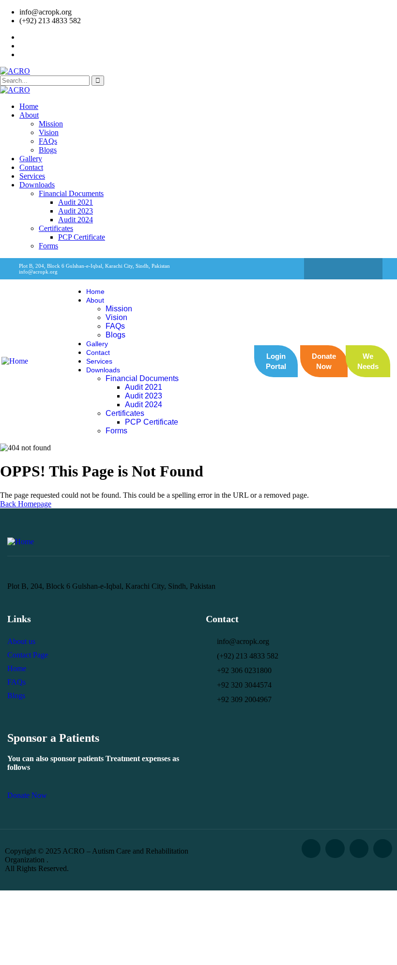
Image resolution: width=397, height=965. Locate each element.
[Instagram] (362, 268)
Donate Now (27, 795)
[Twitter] (343, 268)
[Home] (14, 361)
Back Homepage (25, 504)
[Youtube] (382, 848)
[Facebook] (324, 268)
